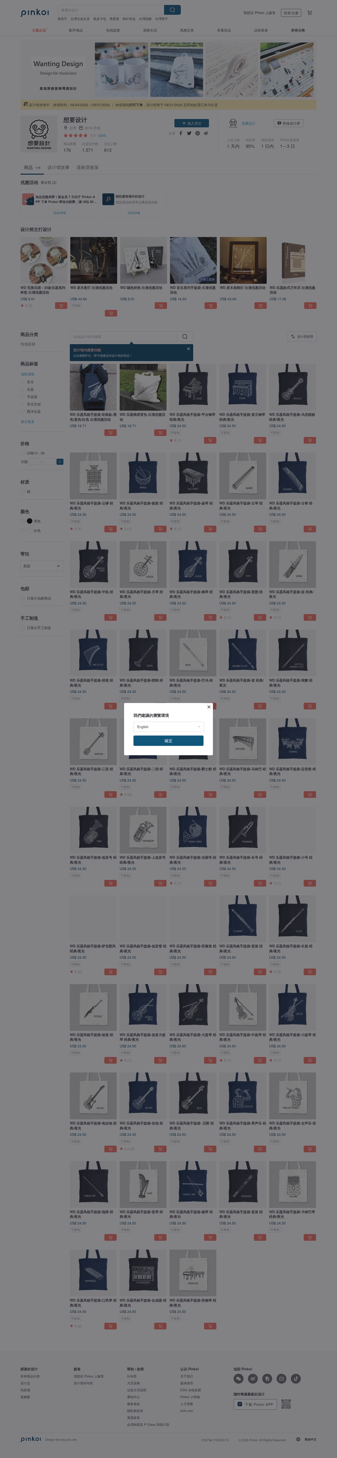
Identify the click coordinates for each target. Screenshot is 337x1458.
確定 (168, 740)
